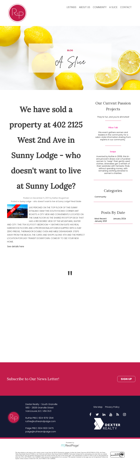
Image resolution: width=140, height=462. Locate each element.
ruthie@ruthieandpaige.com (40, 421)
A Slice (113, 7)
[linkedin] (104, 415)
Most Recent (101, 219)
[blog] (117, 415)
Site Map (98, 407)
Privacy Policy (112, 407)
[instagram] (124, 415)
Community (100, 7)
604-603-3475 (46, 428)
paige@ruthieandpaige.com (40, 431)
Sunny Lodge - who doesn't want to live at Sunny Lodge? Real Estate (50, 201)
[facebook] (90, 415)
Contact (126, 7)
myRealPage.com (70, 446)
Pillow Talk (113, 127)
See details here (15, 246)
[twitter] (97, 415)
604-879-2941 (46, 417)
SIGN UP (126, 379)
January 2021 (101, 221)
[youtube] (110, 415)
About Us (84, 7)
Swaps (113, 152)
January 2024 (119, 219)
